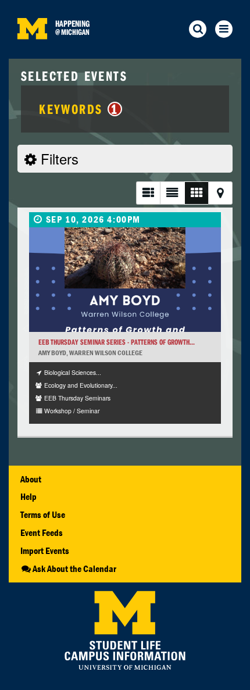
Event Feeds (41, 532)
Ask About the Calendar (74, 568)
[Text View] (172, 192)
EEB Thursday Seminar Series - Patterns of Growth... (116, 342)
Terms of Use (42, 514)
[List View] (148, 192)
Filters (57, 158)
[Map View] (220, 192)
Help (28, 496)
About (30, 479)
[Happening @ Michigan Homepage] (32, 51)
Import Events (44, 550)
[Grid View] (196, 192)
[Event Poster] (124, 279)
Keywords (78, 108)
